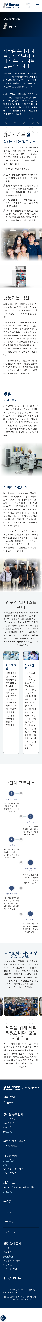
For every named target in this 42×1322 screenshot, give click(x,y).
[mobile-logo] (11, 4)
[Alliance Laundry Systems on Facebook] (4, 1278)
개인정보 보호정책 (9, 1297)
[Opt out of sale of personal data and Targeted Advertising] (3, 1318)
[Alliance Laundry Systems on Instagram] (9, 1278)
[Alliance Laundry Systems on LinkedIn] (19, 1278)
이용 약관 (21, 1297)
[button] (6, 1005)
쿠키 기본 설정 (31, 1297)
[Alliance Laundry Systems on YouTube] (14, 1278)
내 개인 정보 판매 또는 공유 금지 (21, 1299)
